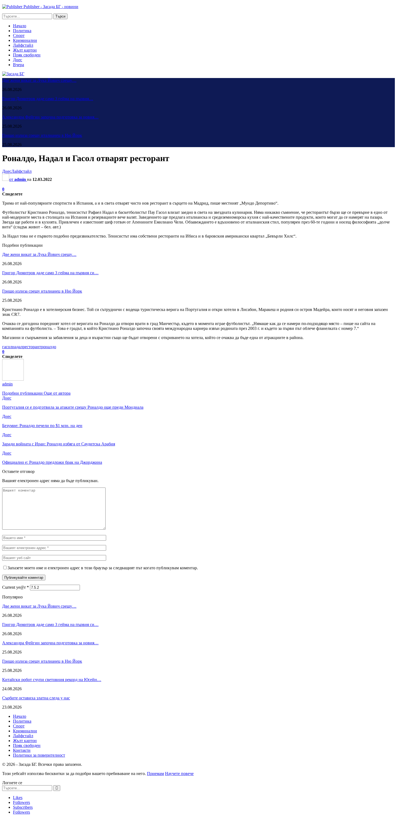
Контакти (22, 750)
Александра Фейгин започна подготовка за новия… (50, 117)
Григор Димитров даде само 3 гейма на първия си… (50, 272)
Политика (22, 30)
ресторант (32, 346)
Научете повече (179, 773)
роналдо (48, 346)
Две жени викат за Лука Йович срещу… (39, 80)
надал (17, 346)
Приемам (155, 773)
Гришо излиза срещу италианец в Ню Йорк (42, 135)
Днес (17, 59)
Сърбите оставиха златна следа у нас (36, 698)
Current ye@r (15, 587)
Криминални (25, 40)
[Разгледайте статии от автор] (13, 379)
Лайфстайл (23, 45)
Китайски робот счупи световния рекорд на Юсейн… (51, 679)
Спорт (19, 35)
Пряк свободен (27, 55)
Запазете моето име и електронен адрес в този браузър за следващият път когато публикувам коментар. (103, 568)
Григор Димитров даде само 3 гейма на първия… (47, 98)
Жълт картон (25, 50)
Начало (19, 25)
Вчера (18, 64)
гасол (7, 346)
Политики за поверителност (39, 755)
